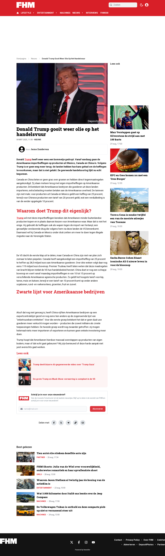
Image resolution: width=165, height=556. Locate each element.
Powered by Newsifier (82, 550)
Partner (41, 457)
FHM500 (104, 13)
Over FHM (148, 540)
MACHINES (65, 13)
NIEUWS (76, 13)
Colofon (161, 540)
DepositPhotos (146, 544)
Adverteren (129, 544)
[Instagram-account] (86, 542)
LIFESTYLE (26, 13)
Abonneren (98, 409)
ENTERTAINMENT (45, 13)
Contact (118, 540)
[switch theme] (141, 5)
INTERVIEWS (92, 13)
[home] (17, 13)
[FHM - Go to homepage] (8, 541)
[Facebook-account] (78, 542)
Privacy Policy (133, 540)
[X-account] (71, 542)
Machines (41, 501)
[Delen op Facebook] (53, 422)
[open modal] (146, 5)
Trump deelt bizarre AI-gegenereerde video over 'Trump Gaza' (63, 364)
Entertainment (44, 488)
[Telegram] (68, 422)
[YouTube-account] (93, 542)
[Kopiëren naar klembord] (75, 422)
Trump (27, 159)
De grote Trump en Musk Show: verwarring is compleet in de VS (64, 379)
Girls (39, 474)
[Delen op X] (61, 422)
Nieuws (37, 140)
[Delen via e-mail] (82, 422)
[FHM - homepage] (25, 5)
